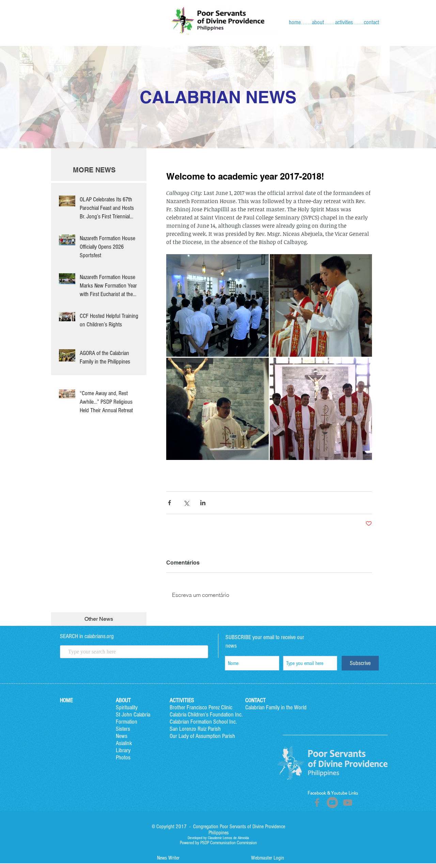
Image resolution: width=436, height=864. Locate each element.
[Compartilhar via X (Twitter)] (186, 502)
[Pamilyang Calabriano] (317, 802)
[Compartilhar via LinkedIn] (203, 502)
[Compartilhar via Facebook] (169, 502)
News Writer (168, 858)
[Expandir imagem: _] (217, 305)
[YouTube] (332, 802)
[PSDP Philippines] (347, 802)
